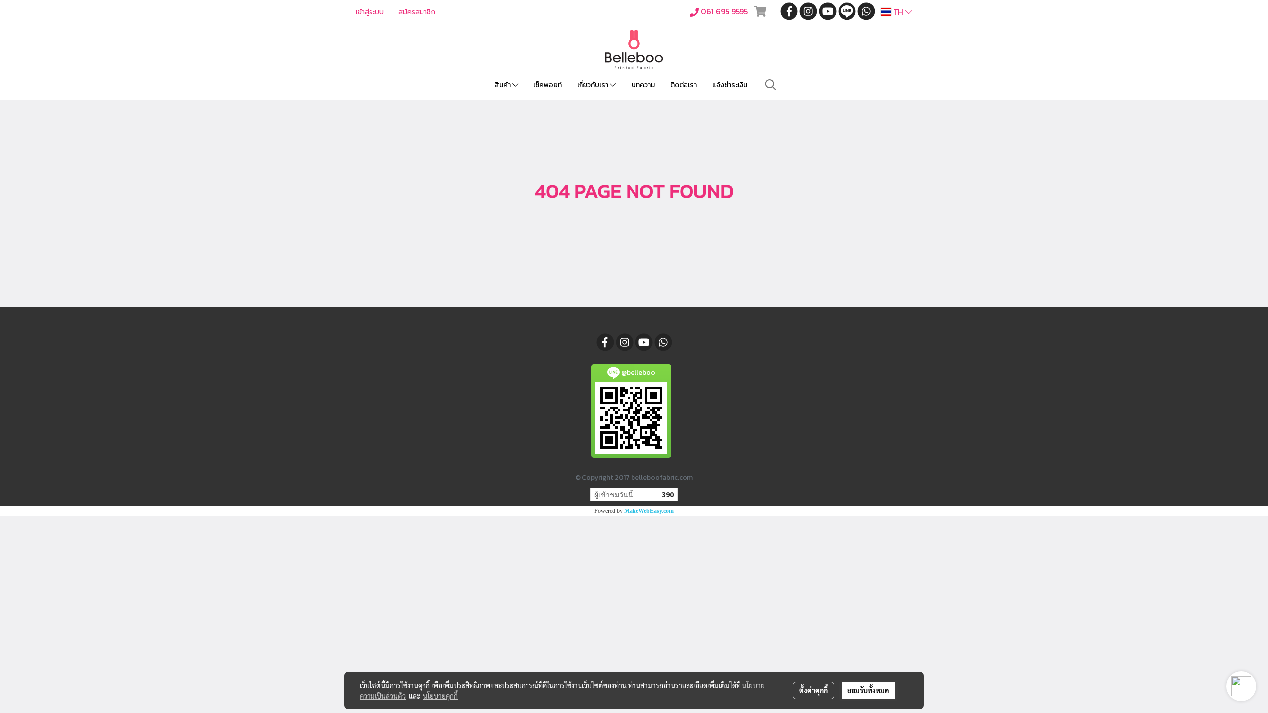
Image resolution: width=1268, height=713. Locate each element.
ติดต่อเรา (683, 85)
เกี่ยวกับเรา (593, 85)
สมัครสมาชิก (416, 12)
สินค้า (503, 85)
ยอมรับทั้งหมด (868, 690)
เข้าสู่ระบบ (370, 12)
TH (898, 12)
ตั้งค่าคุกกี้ (813, 690)
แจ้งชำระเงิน (729, 85)
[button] (771, 84)
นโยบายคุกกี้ (440, 695)
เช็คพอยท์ (547, 85)
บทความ (643, 85)
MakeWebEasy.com (649, 511)
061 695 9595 (724, 11)
